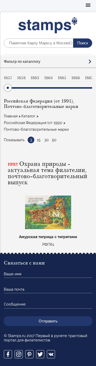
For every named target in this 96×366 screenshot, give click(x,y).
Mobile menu (88, 5)
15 (38, 140)
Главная (10, 116)
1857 (8, 78)
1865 (62, 78)
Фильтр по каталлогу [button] (22, 61)
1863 (35, 78)
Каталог (28, 116)
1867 (89, 78)
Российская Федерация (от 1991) (33, 122)
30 (46, 140)
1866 (75, 78)
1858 (21, 78)
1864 (48, 78)
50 (54, 140)
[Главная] (48, 26)
